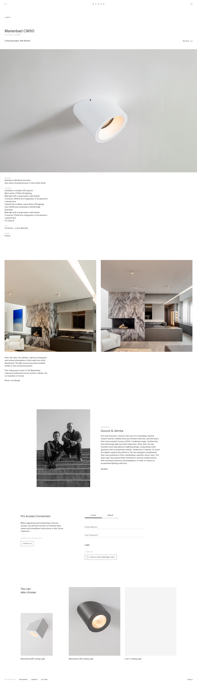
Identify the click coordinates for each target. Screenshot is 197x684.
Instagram (23, 679)
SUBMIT (87, 545)
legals (189, 679)
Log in (93, 515)
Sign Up (110, 515)
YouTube (44, 679)
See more (104, 469)
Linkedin (34, 679)
